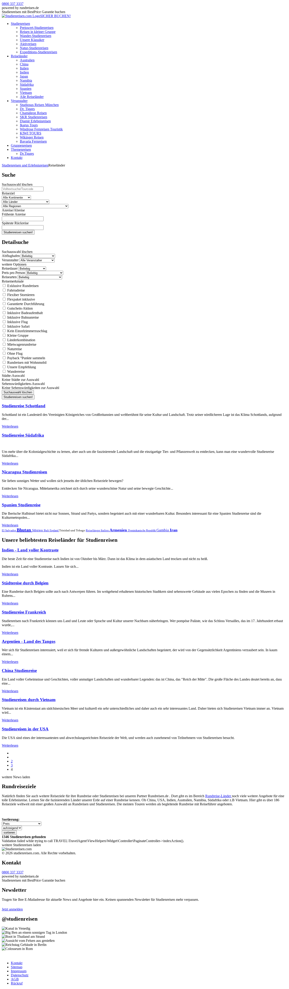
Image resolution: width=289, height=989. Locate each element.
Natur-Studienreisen (34, 48)
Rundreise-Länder (218, 796)
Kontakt (16, 158)
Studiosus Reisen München (39, 105)
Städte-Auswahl (13, 376)
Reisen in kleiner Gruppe (38, 32)
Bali (47, 530)
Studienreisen (20, 23)
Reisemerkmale (13, 281)
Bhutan (24, 529)
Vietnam (26, 93)
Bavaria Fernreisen (33, 141)
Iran (173, 530)
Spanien (25, 88)
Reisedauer (10, 268)
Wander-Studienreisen (35, 36)
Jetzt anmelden (12, 909)
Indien (24, 72)
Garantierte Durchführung (25, 304)
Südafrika (27, 84)
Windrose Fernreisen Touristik (41, 129)
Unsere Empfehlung (21, 367)
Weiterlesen (10, 426)
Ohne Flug (14, 353)
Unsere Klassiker (32, 40)
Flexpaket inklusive (20, 299)
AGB (15, 979)
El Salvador (9, 530)
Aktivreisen (28, 44)
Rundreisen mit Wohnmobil (26, 362)
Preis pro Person (13, 273)
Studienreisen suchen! (18, 232)
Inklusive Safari (18, 326)
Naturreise (14, 349)
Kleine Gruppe (17, 335)
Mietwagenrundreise (21, 344)
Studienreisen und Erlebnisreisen (25, 165)
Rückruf (17, 983)
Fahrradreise (15, 290)
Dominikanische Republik (142, 530)
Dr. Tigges (27, 109)
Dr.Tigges (27, 153)
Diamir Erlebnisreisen (35, 121)
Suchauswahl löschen (17, 184)
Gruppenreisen (21, 145)
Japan (24, 76)
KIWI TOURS (30, 133)
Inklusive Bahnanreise (22, 317)
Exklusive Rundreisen (22, 286)
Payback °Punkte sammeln (25, 358)
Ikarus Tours (29, 125)
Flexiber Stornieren (20, 295)
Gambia (163, 530)
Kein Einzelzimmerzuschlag (26, 331)
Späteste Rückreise (15, 223)
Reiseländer (19, 56)
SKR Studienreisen (33, 117)
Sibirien (38, 530)
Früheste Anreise (14, 214)
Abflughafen (11, 256)
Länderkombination (20, 340)
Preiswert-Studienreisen (37, 28)
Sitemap (16, 967)
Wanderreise (15, 371)
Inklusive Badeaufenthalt (24, 313)
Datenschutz (19, 975)
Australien (27, 60)
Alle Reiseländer (32, 97)
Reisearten (9, 277)
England (54, 530)
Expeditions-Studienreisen (38, 52)
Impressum (18, 971)
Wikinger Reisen (32, 137)
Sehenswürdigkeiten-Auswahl (23, 384)
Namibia (26, 80)
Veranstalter (19, 101)
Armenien (119, 530)
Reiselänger (93, 530)
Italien (24, 68)
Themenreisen (21, 149)
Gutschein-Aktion (19, 308)
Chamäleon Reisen (33, 113)
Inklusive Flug (17, 322)
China (24, 64)
